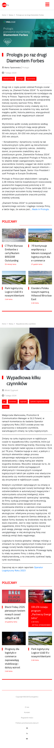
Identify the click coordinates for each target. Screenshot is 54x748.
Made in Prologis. (40, 209)
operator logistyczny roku (39, 401)
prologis (20, 79)
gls (4, 401)
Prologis (25, 67)
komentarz (12, 401)
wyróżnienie (31, 79)
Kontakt (27, 712)
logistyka (23, 401)
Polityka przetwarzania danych (27, 723)
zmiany (5, 407)
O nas (27, 707)
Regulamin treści (27, 718)
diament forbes (8, 79)
